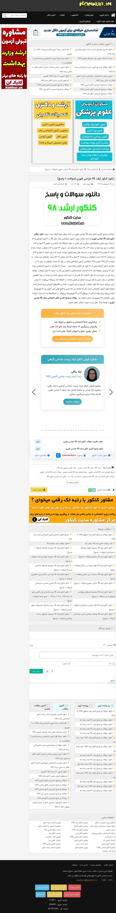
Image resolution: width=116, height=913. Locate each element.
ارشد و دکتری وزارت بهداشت (94, 143)
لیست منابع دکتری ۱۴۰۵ (52, 829)
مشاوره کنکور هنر (55, 833)
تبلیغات (62, 15)
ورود (32, 645)
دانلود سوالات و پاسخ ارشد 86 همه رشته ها (96, 768)
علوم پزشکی (89, 15)
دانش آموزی (104, 15)
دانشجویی (75, 15)
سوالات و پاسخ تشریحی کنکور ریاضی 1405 (53, 84)
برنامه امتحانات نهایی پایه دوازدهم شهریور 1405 (94, 58)
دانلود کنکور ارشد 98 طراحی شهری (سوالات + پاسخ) (93, 583)
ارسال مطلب (108, 864)
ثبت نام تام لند (110, 836)
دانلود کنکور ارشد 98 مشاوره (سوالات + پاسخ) (95, 556)
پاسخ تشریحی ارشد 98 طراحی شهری (101, 472)
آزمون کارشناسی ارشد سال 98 (62, 238)
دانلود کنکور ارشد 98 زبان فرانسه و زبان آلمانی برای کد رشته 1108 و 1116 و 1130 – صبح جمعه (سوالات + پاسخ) (52, 596)
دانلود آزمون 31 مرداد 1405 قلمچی (56, 76)
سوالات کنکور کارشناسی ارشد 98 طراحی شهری (98, 476)
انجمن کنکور (51, 15)
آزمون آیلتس (45, 137)
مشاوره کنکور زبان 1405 (79, 822)
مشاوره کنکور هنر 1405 (80, 829)
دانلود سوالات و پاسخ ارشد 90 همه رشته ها (96, 720)
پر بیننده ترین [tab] (104, 705)
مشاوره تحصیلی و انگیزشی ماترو (49, 826)
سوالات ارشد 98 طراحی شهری (50, 472)
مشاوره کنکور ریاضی (81, 840)
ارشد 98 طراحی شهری (85, 467)
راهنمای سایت (95, 864)
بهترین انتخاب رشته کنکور (52, 822)
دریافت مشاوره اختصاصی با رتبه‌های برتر (72, 339)
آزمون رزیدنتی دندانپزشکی (94, 137)
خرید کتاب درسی (82, 844)
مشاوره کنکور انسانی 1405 (105, 847)
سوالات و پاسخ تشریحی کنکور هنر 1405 (97, 93)
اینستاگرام (40, 894)
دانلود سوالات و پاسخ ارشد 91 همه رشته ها (96, 724)
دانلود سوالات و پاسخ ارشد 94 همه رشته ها (96, 759)
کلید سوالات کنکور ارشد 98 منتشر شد (98, 543)
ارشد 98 (98, 467)
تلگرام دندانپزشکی (58, 887)
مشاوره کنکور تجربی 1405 (79, 836)
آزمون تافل (62, 137)
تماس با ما (84, 864)
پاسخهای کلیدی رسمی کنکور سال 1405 (54, 80)
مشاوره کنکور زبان (82, 833)
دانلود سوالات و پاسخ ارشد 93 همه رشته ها (96, 733)
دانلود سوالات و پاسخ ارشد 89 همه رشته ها (96, 755)
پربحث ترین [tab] (83, 705)
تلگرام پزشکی (75, 887)
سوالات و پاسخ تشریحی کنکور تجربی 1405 (96, 84)
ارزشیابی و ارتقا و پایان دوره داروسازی (95, 156)
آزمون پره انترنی (94, 130)
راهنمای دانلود (41, 455)
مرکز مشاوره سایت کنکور (105, 21)
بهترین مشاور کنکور (81, 847)
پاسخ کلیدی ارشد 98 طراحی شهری (75, 472)
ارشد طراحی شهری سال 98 (66, 467)
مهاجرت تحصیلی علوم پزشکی (94, 149)
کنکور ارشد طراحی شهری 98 (56, 476)
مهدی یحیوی (110, 829)
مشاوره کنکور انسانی (81, 826)
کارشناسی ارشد (92, 169)
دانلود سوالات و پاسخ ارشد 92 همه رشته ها (96, 728)
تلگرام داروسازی (42, 887)
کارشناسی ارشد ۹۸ (74, 476)
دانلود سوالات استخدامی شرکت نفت (102, 826)
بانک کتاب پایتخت (108, 851)
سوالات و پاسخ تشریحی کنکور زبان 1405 (54, 89)
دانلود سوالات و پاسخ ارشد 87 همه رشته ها (96, 790)
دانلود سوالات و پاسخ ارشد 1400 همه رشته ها (95, 786)
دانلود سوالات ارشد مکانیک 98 (58, 543)
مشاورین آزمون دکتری (53, 124)
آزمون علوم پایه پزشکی (94, 124)
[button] (34, 392)
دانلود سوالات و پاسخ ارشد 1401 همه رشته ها (95, 764)
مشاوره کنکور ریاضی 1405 (51, 844)
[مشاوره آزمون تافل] (72, 32)
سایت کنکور (97, 455)
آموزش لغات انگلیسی (53, 836)
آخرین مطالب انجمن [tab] (42, 707)
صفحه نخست (106, 169)
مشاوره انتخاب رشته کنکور (51, 847)
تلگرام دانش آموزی (72, 894)
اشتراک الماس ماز (109, 840)
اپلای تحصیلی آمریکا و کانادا (53, 143)
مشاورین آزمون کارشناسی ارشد (53, 130)
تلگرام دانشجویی (54, 894)
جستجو (4, 15)
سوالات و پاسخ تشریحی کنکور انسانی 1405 (96, 89)
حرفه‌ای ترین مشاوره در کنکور (105, 822)
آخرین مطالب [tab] (63, 707)
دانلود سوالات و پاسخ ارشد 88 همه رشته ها (96, 781)
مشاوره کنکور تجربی (108, 844)
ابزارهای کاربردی (85, 21)
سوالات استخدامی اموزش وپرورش (103, 833)
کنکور (57, 297)
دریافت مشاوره (72, 401)
